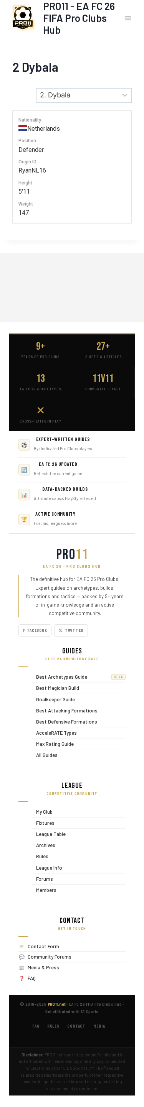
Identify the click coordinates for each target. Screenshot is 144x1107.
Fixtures (43, 822)
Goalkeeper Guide (53, 699)
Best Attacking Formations (65, 710)
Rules (40, 856)
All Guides (45, 755)
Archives (43, 845)
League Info (47, 867)
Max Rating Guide (53, 744)
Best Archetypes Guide (77, 677)
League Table (49, 834)
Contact (76, 1025)
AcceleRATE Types (54, 732)
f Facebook (35, 630)
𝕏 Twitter (71, 630)
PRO (72, 555)
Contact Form (43, 946)
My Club (42, 811)
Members (44, 890)
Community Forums (49, 957)
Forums (42, 878)
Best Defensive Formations (64, 721)
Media (99, 1025)
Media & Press (43, 967)
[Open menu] (128, 18)
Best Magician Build (55, 688)
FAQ (32, 978)
